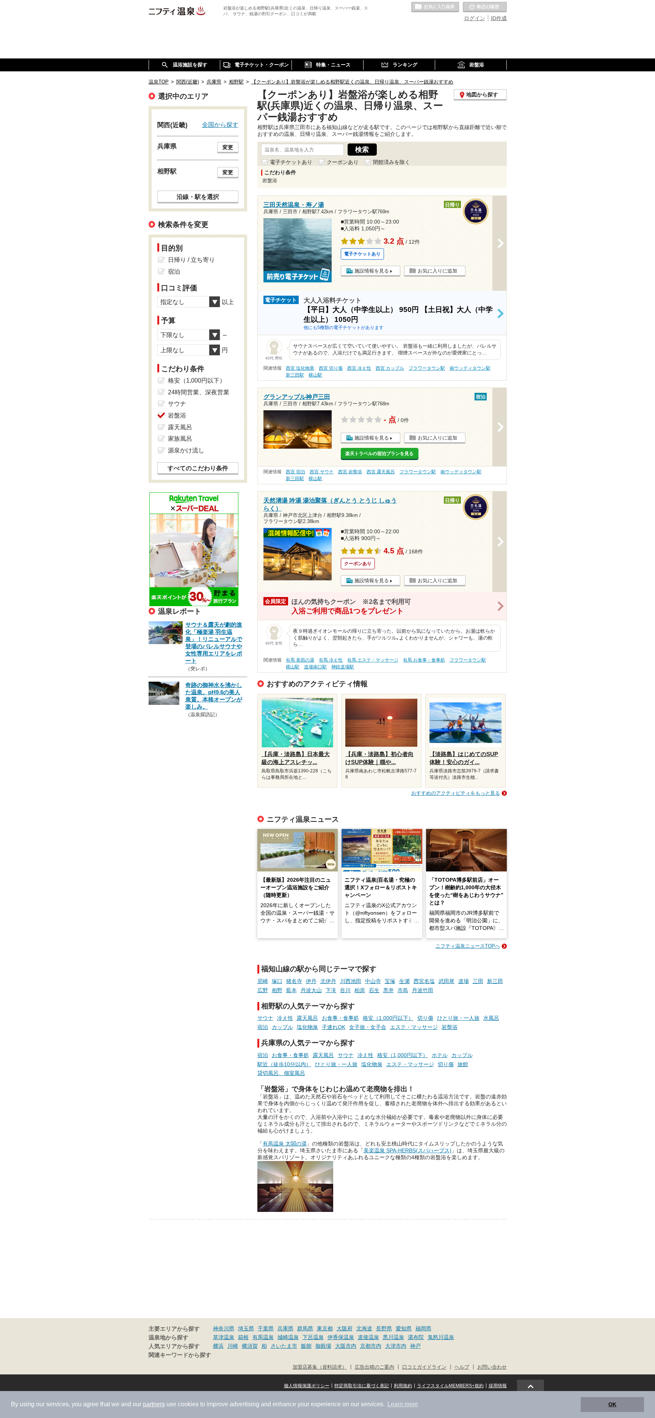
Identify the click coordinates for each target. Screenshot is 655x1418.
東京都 (325, 1328)
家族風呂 (180, 438)
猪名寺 (294, 981)
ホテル (440, 1055)
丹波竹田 (422, 990)
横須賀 (250, 1346)
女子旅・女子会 (367, 1027)
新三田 (495, 981)
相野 (277, 990)
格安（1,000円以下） (388, 1018)
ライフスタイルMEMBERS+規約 (450, 1385)
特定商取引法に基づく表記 (361, 1385)
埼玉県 (246, 1328)
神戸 (415, 1346)
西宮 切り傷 (331, 368)
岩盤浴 (450, 1027)
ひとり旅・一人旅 (458, 1018)
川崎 (232, 1346)
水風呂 (491, 1018)
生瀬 (404, 981)
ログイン (474, 18)
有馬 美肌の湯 (300, 660)
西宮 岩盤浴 (350, 471)
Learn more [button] (402, 1404)
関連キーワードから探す (180, 1355)
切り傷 (425, 1018)
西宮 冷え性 (359, 368)
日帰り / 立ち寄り (191, 260)
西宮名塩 (424, 981)
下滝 (331, 990)
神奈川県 (223, 1328)
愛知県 (404, 1328)
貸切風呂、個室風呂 (281, 1073)
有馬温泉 (263, 1337)
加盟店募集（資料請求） (320, 1367)
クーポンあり (343, 162)
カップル (282, 1027)
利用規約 (403, 1385)
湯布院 (416, 1337)
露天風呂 (307, 1018)
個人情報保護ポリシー (306, 1385)
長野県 (384, 1328)
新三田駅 (295, 375)
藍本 (291, 990)
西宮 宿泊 (295, 471)
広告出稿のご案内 (374, 1367)
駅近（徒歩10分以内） (284, 1064)
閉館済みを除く (391, 162)
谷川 (345, 990)
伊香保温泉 (341, 1337)
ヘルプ (461, 1367)
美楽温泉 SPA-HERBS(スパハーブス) (407, 1150)
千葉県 (266, 1328)
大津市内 (395, 1346)
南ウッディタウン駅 (470, 368)
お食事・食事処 (340, 1018)
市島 (403, 990)
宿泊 (262, 1027)
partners (154, 1404)
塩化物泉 (307, 1027)
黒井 (388, 990)
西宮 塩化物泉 (300, 368)
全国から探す (220, 124)
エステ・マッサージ (414, 1027)
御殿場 (323, 1346)
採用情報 (498, 1385)
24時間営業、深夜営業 (198, 392)
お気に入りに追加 (437, 271)
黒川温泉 (393, 1337)
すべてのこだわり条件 (198, 468)
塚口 (277, 981)
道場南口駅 (315, 667)
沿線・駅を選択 (198, 196)
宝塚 (390, 981)
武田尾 (446, 981)
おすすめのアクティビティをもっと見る (455, 793)
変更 (228, 147)
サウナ (265, 1018)
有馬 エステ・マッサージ (372, 660)
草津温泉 (223, 1337)
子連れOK (333, 1027)
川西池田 (350, 981)
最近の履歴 (485, 7)
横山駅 (315, 375)
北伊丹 (328, 981)
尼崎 (262, 981)
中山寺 (373, 981)
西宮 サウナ (322, 471)
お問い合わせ (492, 1367)
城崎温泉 (288, 1337)
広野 (262, 990)
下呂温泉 (313, 1337)
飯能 (306, 1346)
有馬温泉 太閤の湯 (285, 1144)
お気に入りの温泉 (435, 7)
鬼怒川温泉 (441, 1337)
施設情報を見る (371, 271)
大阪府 (345, 1328)
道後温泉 (368, 1337)
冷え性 (285, 1018)
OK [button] (612, 1404)
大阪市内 (345, 1346)
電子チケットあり (291, 162)
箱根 (243, 1337)
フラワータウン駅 (427, 368)
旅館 (463, 1064)
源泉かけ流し (186, 450)
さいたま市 (284, 1346)
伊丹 (311, 981)
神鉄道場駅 (342, 667)
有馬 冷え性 (331, 660)
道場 (463, 981)
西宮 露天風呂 (381, 471)
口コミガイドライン (424, 1367)
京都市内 (370, 1346)
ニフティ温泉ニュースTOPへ (468, 946)
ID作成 (499, 18)
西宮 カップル (390, 368)
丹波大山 (311, 990)
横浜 (218, 1346)
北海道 (364, 1328)
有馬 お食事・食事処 (424, 660)
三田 (478, 981)
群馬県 (305, 1328)
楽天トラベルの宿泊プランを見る (379, 453)
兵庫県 (285, 1328)
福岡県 (423, 1328)
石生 (374, 990)
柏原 (359, 990)
